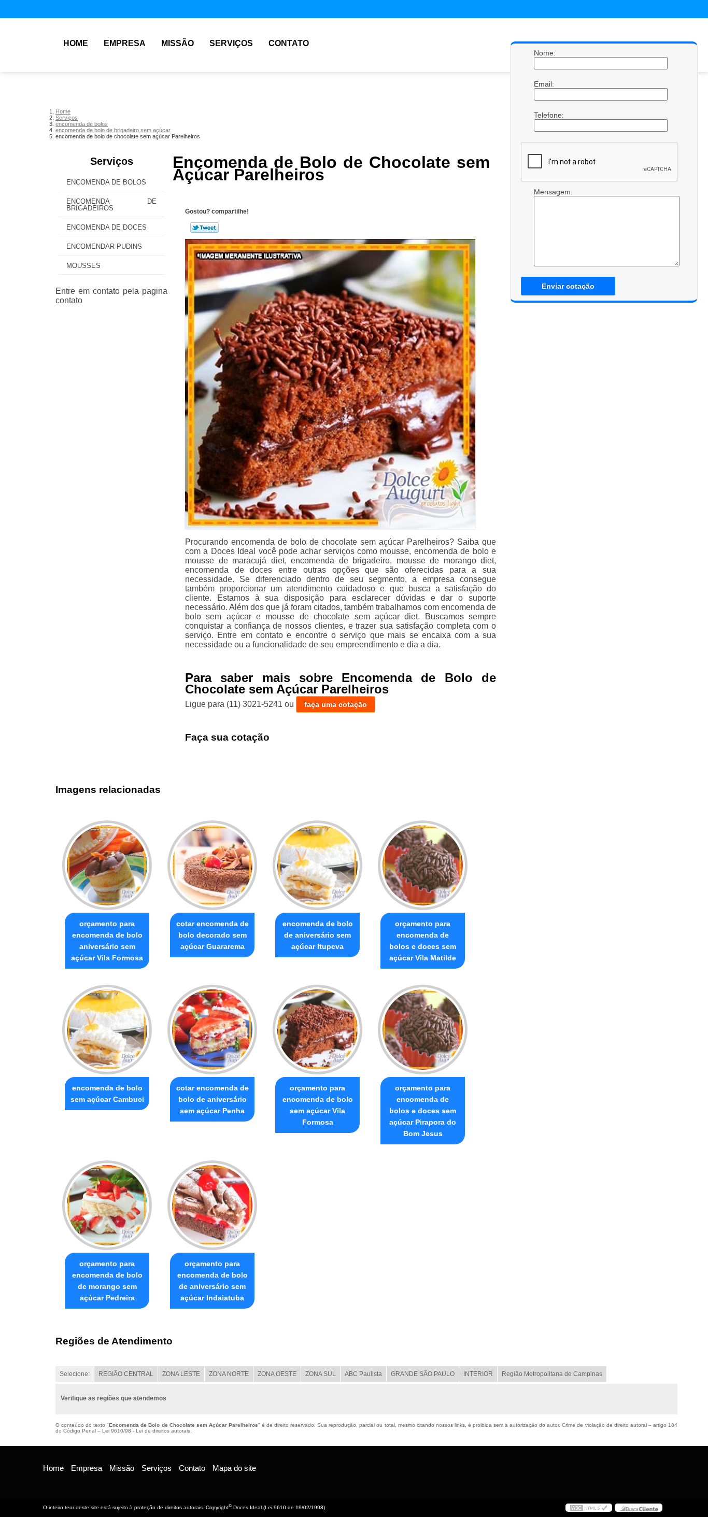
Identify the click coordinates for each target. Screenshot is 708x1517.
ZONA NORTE (229, 1374)
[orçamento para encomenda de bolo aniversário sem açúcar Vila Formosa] (107, 865)
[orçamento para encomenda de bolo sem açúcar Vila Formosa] (317, 1029)
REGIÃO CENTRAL (125, 1374)
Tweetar (204, 227)
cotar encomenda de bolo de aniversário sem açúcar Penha (212, 1099)
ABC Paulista (363, 1374)
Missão (177, 43)
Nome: (544, 53)
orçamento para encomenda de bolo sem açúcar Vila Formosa (317, 1105)
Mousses (83, 266)
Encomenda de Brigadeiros (111, 204)
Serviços (231, 43)
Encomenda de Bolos (106, 182)
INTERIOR (478, 1374)
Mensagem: (544, 192)
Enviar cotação (568, 286)
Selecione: (75, 1374)
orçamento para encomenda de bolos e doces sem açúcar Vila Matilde (422, 940)
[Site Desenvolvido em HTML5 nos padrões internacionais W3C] (588, 1508)
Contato (288, 43)
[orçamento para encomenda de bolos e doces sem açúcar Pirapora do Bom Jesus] (423, 1029)
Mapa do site (234, 1468)
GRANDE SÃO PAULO (423, 1374)
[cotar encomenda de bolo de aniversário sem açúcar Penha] (212, 1029)
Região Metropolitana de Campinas (552, 1374)
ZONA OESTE (277, 1374)
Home (75, 43)
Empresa (125, 43)
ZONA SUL (320, 1374)
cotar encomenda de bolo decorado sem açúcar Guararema (212, 935)
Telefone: (544, 115)
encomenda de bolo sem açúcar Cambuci (107, 1093)
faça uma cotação (335, 704)
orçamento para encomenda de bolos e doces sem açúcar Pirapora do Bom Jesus (422, 1111)
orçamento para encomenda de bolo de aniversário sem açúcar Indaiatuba (212, 1280)
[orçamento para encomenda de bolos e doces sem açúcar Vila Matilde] (423, 865)
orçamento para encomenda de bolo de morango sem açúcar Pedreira (107, 1280)
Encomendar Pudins (104, 246)
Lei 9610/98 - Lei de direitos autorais (146, 1431)
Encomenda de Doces (106, 227)
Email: (544, 84)
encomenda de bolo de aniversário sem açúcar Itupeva (317, 935)
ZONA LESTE (181, 1374)
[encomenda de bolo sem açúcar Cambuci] (107, 1029)
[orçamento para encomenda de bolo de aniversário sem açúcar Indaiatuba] (212, 1205)
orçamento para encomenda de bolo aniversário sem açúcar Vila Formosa (107, 940)
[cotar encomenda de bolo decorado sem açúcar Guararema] (212, 865)
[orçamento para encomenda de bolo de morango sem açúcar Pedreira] (107, 1205)
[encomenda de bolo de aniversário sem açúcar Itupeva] (317, 865)
